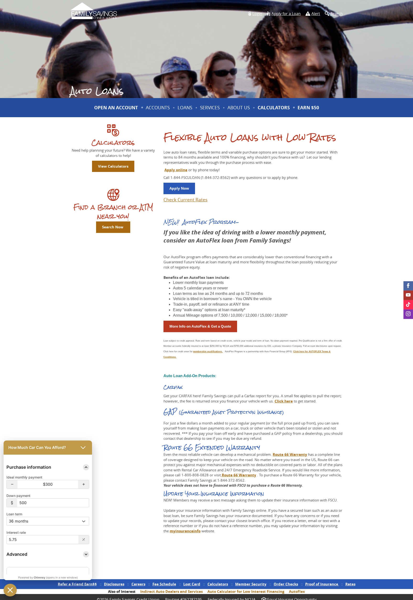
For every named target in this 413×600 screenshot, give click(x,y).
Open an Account (116, 108)
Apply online (175, 169)
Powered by (48, 577)
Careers (138, 584)
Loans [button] (185, 108)
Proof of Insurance (322, 584)
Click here (284, 401)
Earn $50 (309, 110)
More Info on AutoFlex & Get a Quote (200, 326)
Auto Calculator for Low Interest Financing (245, 591)
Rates (350, 584)
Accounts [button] (158, 108)
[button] (255, 14)
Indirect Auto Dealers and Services (171, 591)
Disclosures (114, 584)
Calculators (274, 108)
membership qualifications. (208, 351)
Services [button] (210, 108)
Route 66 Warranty (290, 454)
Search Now (113, 227)
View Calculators (113, 166)
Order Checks (286, 584)
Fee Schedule (164, 584)
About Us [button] (239, 108)
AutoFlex (297, 591)
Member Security (250, 584)
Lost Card (191, 584)
